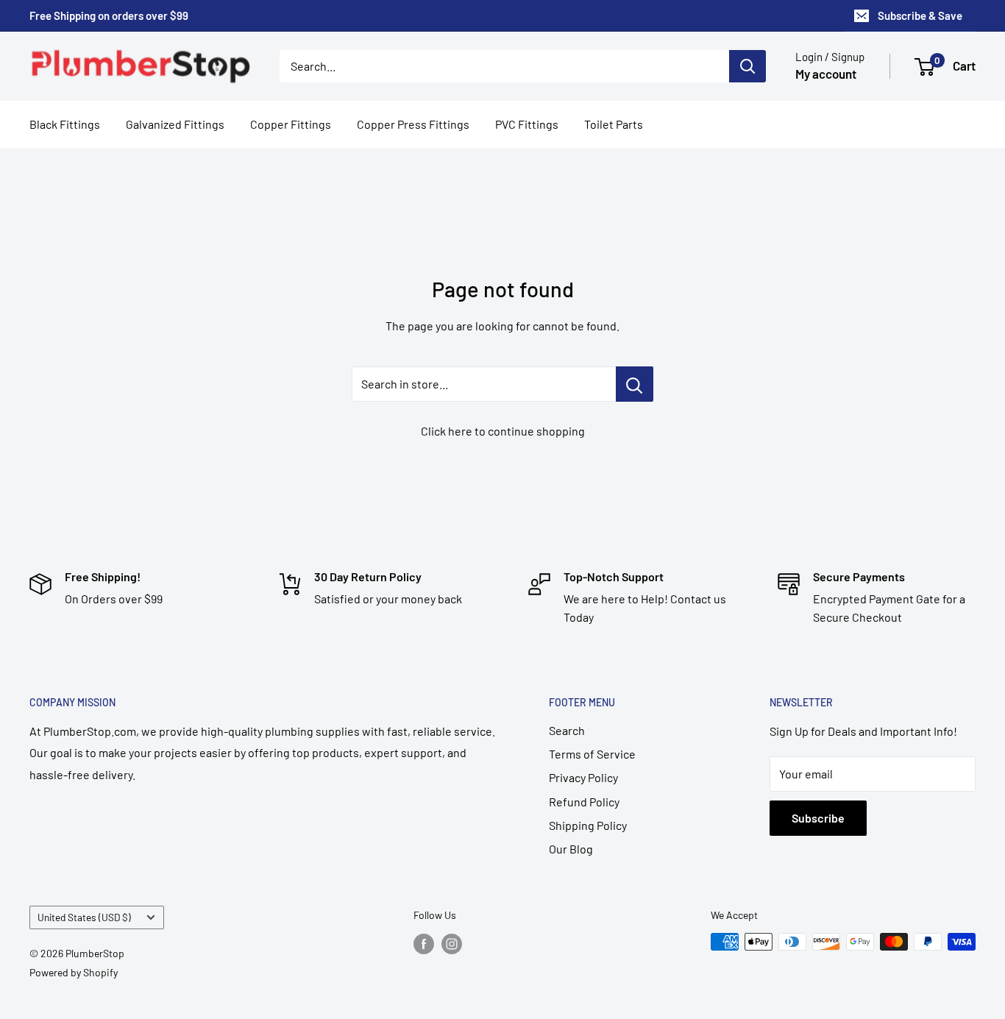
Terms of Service (592, 754)
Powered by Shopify (73, 972)
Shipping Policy (588, 825)
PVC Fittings (526, 124)
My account (825, 73)
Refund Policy (584, 802)
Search (567, 730)
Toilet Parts (613, 124)
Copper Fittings (290, 124)
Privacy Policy (583, 777)
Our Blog (571, 849)
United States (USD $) (84, 917)
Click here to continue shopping (503, 431)
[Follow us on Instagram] (451, 943)
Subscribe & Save (920, 15)
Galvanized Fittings (175, 124)
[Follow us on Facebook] (423, 943)
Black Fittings (64, 124)
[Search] (747, 66)
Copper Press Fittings (413, 124)
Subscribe (818, 818)
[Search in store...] (634, 384)
